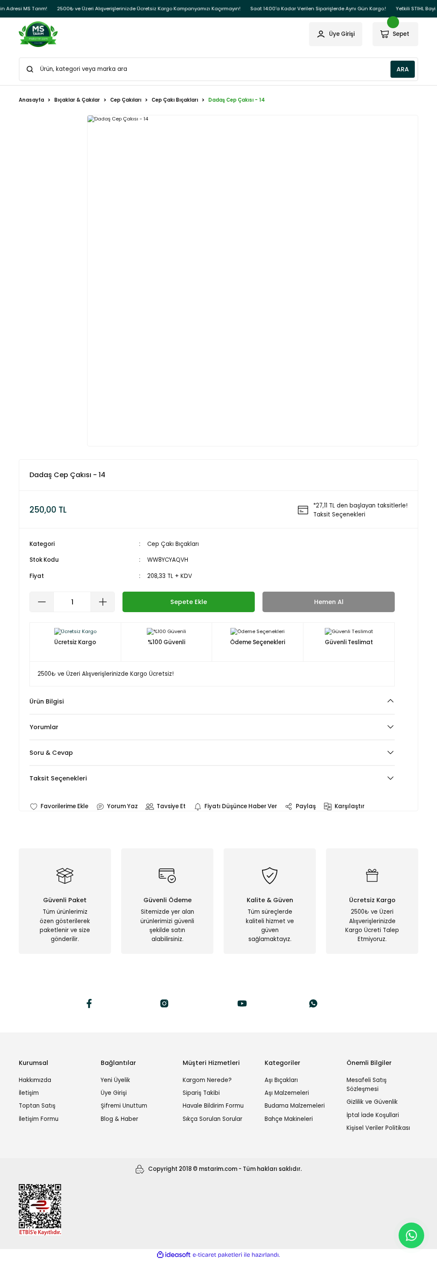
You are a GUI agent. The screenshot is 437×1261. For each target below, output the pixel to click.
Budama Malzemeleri (295, 1106)
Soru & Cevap (51, 752)
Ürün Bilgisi (46, 701)
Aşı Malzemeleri (287, 1093)
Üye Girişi (114, 1093)
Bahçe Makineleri (289, 1119)
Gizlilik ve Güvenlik (372, 1102)
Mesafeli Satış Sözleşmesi (367, 1084)
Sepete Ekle (188, 602)
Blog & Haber (119, 1119)
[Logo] (38, 34)
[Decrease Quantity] (42, 602)
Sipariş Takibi (201, 1093)
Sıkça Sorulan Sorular (212, 1119)
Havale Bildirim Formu (213, 1106)
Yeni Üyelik (115, 1080)
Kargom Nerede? (207, 1080)
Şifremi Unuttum (124, 1106)
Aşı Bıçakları (281, 1080)
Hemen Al (329, 602)
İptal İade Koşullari (373, 1115)
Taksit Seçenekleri (58, 778)
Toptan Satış (37, 1106)
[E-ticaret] (217, 1254)
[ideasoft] (174, 1255)
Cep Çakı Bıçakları (173, 544)
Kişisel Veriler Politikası (378, 1128)
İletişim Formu (38, 1119)
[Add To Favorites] (58, 806)
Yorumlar (43, 727)
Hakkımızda (35, 1080)
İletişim (29, 1093)
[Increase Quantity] (102, 602)
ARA (402, 69)
